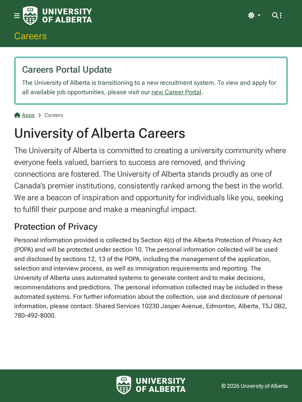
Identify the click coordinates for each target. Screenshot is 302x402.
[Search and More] (277, 15)
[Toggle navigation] (17, 16)
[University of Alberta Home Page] (57, 15)
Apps (28, 115)
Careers (30, 36)
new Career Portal (176, 92)
